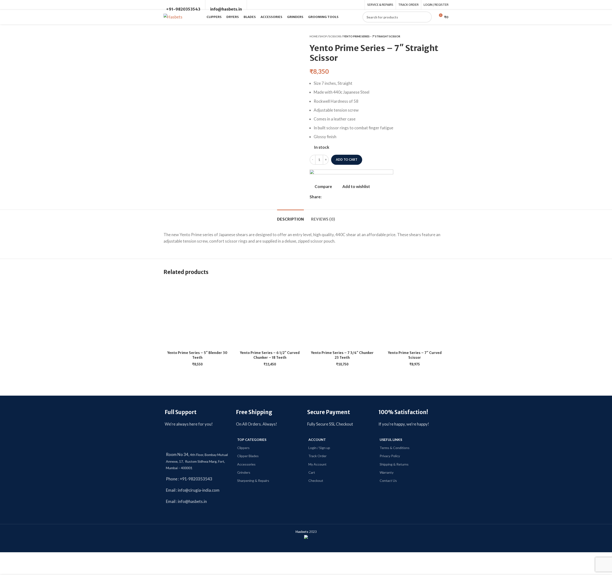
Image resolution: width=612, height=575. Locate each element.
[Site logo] (173, 16)
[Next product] (446, 36)
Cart (311, 472)
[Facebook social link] (325, 197)
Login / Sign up (319, 448)
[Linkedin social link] (336, 197)
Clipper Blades (248, 456)
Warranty (386, 472)
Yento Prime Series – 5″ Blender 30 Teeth (197, 355)
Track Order (317, 456)
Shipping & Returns (394, 464)
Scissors (335, 36)
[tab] (290, 217)
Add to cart (346, 159)
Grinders (243, 472)
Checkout (315, 480)
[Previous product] (436, 36)
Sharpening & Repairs (253, 480)
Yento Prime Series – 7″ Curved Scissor (415, 355)
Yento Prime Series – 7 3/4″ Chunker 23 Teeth (342, 355)
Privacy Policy (390, 456)
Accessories (246, 464)
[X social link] (331, 197)
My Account (317, 464)
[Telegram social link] (347, 197)
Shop (323, 36)
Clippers (243, 448)
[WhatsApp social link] (342, 197)
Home (314, 36)
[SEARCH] (426, 17)
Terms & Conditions (395, 448)
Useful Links (391, 440)
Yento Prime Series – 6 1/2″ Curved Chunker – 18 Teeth (270, 355)
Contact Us (388, 480)
